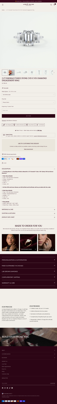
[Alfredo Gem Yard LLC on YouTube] (12, 388)
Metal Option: (9, 91)
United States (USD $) (8, 393)
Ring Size (4, 98)
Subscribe (52, 383)
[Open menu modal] (2, 4)
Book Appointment (28, 149)
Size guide (6, 88)
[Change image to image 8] (53, 72)
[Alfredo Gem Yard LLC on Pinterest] (7, 388)
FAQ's (3, 371)
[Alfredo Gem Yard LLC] (28, 4)
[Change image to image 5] (32, 72)
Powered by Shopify (5, 396)
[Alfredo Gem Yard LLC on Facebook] (3, 388)
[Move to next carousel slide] (54, 294)
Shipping (4, 120)
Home (3, 10)
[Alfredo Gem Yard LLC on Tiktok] (10, 388)
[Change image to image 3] (19, 72)
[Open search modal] (51, 4)
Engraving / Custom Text (7, 106)
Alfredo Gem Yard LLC (13, 395)
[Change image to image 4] (25, 72)
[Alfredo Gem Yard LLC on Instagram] (5, 388)
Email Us (4, 369)
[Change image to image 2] (12, 72)
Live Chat (4, 364)
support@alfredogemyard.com (40, 136)
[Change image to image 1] (5, 72)
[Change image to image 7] (46, 72)
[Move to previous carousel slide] (50, 294)
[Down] (54, 72)
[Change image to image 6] (39, 72)
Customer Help (5, 374)
